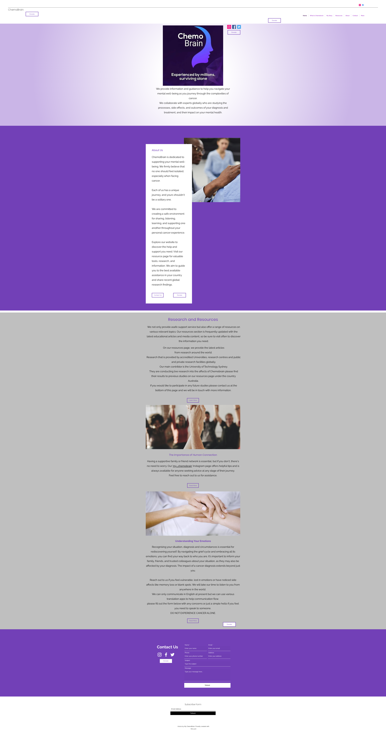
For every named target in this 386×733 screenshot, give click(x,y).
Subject (187, 660)
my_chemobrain (182, 465)
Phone (187, 652)
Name (187, 645)
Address (211, 652)
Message (188, 668)
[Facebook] (363, 5)
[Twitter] (239, 27)
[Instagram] (360, 5)
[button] (193, 621)
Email (210, 645)
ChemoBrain (16, 9)
